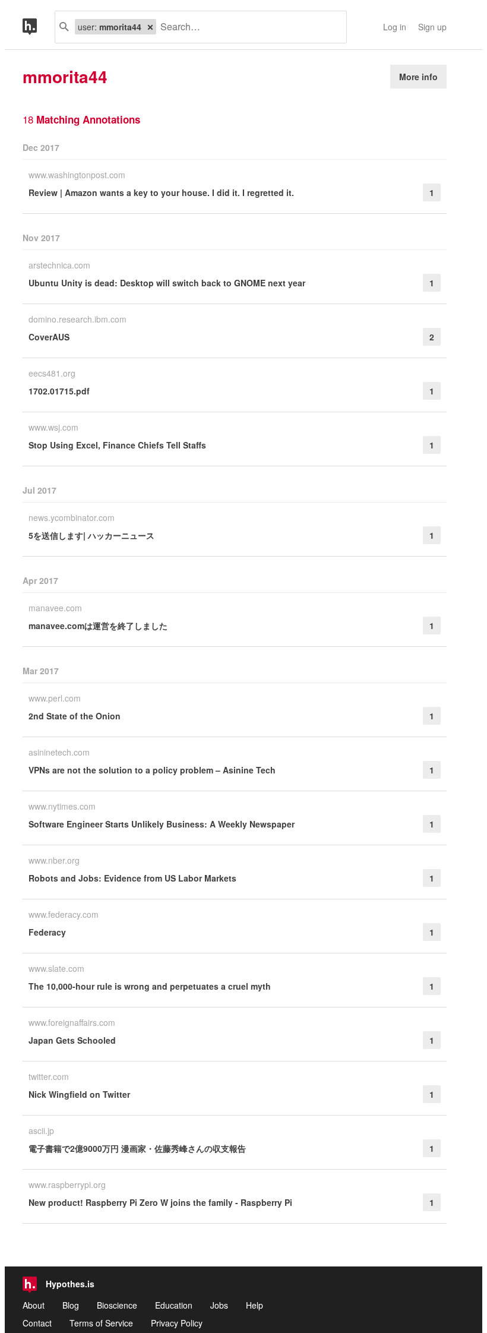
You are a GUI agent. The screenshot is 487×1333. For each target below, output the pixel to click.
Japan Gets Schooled (72, 1040)
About (34, 1305)
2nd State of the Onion (75, 716)
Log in (394, 26)
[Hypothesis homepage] (39, 27)
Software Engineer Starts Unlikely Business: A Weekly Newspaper (162, 824)
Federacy (47, 932)
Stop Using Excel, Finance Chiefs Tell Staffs (117, 445)
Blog (70, 1305)
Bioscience (117, 1305)
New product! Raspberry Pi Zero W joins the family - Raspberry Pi (160, 1202)
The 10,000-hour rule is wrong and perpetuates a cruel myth (150, 986)
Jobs (219, 1305)
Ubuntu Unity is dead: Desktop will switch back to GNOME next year (167, 283)
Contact (37, 1323)
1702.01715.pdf (59, 391)
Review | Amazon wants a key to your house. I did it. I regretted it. (161, 192)
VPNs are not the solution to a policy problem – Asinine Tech (152, 770)
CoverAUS (49, 337)
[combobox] (246, 27)
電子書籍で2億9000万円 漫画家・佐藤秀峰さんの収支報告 (137, 1148)
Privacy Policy (177, 1323)
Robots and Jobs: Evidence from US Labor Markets (132, 878)
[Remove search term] (150, 26)
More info (418, 77)
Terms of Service (101, 1323)
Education (173, 1305)
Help (254, 1305)
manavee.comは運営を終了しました (98, 625)
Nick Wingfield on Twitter (79, 1094)
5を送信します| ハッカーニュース (91, 535)
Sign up (432, 26)
